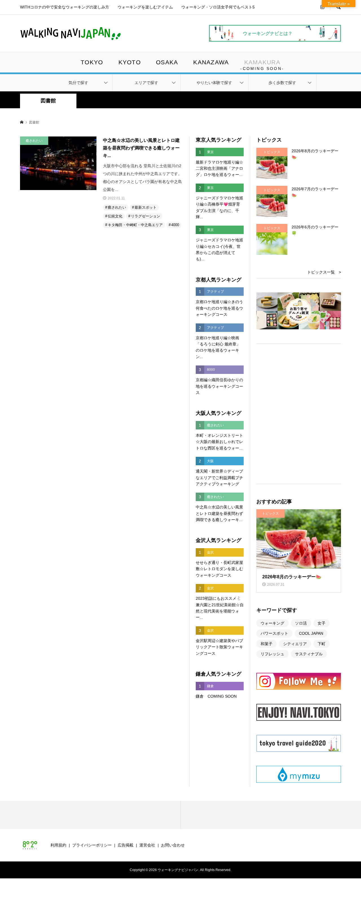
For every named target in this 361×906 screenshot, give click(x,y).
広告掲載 (125, 845)
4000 (175, 225)
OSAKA (167, 62)
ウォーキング (272, 623)
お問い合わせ (173, 845)
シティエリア (295, 644)
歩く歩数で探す (282, 82)
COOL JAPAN (311, 633)
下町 (321, 644)
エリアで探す (146, 82)
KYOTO (129, 62)
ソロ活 (301, 623)
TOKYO (92, 62)
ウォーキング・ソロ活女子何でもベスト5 (218, 7)
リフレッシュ (272, 654)
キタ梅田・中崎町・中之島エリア (135, 225)
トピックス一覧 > (324, 272)
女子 (321, 623)
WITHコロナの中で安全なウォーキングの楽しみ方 (64, 7)
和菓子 (266, 644)
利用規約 (58, 845)
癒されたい (117, 207)
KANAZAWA (211, 62)
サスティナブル (309, 654)
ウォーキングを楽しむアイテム (145, 7)
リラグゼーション (145, 216)
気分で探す (78, 82)
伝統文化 (115, 216)
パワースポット (274, 633)
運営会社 (147, 845)
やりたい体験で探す (214, 82)
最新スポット (146, 207)
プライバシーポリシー (92, 845)
